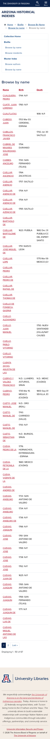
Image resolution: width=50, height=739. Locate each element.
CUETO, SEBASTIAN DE (8, 437)
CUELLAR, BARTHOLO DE (8, 221)
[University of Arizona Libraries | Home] (25, 678)
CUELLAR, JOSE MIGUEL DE (9, 249)
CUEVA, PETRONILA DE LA (8, 465)
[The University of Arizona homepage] (16, 3)
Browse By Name (36, 24)
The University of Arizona (25, 735)
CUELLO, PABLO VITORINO (8, 344)
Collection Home (12, 36)
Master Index (10, 58)
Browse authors (12, 64)
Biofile (21, 24)
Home (10, 24)
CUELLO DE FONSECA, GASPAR (8, 307)
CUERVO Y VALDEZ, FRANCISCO (9, 382)
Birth (21, 90)
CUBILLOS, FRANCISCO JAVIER (9, 135)
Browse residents (13, 53)
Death (40, 90)
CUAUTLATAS (10, 113)
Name (7, 90)
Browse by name (16, 28)
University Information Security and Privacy (25, 729)
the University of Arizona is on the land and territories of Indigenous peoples (25, 698)
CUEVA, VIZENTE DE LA (9, 478)
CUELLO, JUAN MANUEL (7, 329)
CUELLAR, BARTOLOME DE (9, 233)
